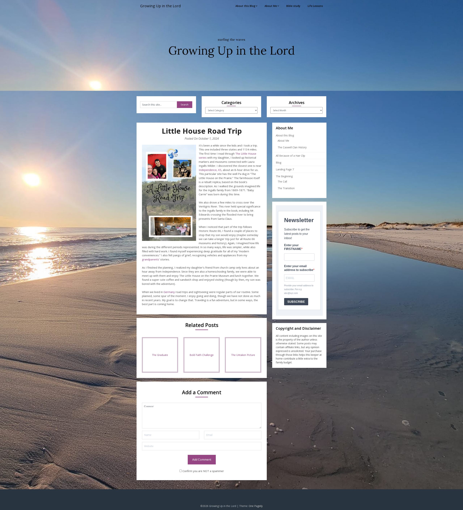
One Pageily (256, 506)
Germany (169, 292)
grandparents (150, 259)
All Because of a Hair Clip (290, 155)
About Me (271, 6)
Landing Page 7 (285, 169)
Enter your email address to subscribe (298, 268)
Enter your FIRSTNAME (292, 247)
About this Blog (245, 6)
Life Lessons (315, 6)
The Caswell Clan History (292, 147)
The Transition (286, 188)
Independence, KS (210, 170)
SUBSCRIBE (296, 301)
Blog (278, 162)
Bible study (293, 6)
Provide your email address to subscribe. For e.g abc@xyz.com (298, 289)
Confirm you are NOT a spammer (203, 471)
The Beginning (284, 176)
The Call (282, 181)
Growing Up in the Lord (160, 5)
